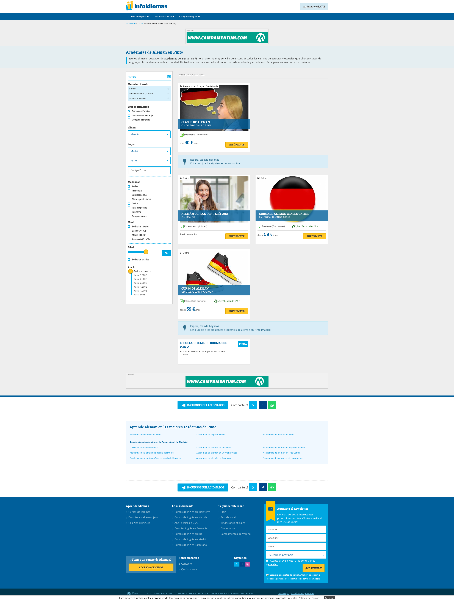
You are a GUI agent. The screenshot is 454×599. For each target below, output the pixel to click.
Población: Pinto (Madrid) (141, 93)
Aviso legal (283, 593)
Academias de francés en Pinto (278, 434)
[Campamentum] (228, 42)
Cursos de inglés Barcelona (190, 544)
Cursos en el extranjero (143, 115)
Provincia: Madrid (137, 98)
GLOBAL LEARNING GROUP (277, 217)
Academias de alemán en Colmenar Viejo (216, 452)
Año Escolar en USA (186, 522)
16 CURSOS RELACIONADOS (205, 405)
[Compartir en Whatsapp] (272, 405)
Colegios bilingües (141, 119)
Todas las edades (140, 259)
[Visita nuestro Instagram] (247, 564)
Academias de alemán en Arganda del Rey (284, 447)
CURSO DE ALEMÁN (195, 288)
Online (135, 203)
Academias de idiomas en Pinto (145, 434)
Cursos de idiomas (139, 511)
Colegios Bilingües (139, 522)
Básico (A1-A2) (139, 230)
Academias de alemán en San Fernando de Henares (155, 458)
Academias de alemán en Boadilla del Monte (152, 452)
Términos (295, 578)
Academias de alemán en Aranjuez (213, 447)
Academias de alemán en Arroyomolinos (283, 458)
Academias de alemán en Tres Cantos (281, 452)
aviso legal (288, 560)
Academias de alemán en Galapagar (214, 458)
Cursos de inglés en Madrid (190, 539)
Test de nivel (228, 517)
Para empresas (139, 207)
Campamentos (139, 216)
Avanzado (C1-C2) (141, 239)
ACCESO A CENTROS (151, 567)
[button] (138, 16)
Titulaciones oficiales (232, 522)
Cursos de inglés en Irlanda (190, 517)
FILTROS (132, 76)
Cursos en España (141, 111)
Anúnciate (314, 6)
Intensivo (136, 211)
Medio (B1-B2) (139, 234)
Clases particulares (141, 199)
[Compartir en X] (253, 405)
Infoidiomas (131, 23)
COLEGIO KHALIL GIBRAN (198, 125)
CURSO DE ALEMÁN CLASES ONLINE (284, 214)
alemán (132, 88)
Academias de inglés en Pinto (210, 434)
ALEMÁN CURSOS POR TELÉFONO (204, 214)
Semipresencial (139, 194)
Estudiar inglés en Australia (190, 528)
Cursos (140, 23)
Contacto (186, 563)
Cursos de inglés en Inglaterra (192, 511)
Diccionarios (227, 528)
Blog (223, 511)
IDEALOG (190, 217)
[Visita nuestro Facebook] (242, 564)
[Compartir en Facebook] (263, 405)
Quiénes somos (190, 569)
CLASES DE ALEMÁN (195, 122)
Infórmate (237, 144)
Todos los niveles (140, 226)
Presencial (137, 190)
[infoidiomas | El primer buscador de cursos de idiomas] (146, 6)
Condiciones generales (302, 593)
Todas (135, 186)
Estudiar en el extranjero (143, 517)
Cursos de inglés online (188, 533)
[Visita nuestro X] (236, 564)
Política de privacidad (276, 578)
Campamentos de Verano (235, 533)
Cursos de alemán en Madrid (144, 447)
